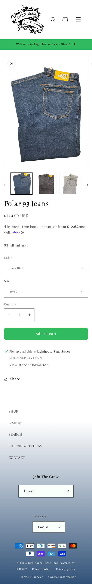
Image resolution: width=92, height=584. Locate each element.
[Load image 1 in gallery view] (21, 183)
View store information (29, 365)
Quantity (10, 304)
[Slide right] (87, 185)
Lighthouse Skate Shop (43, 562)
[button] (78, 20)
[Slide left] (4, 185)
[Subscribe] (67, 491)
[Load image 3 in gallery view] (46, 183)
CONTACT (17, 458)
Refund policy (41, 569)
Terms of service (32, 576)
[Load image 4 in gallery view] (70, 183)
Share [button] (15, 379)
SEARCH (15, 434)
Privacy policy (65, 569)
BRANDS (15, 423)
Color (8, 258)
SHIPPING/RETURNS (25, 446)
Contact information (62, 576)
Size (7, 281)
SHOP (13, 411)
